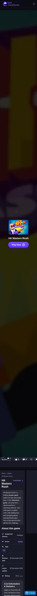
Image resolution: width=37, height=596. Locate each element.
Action (9, 473)
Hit (4, 550)
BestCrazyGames (11, 4)
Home (3, 473)
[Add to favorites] (31, 459)
